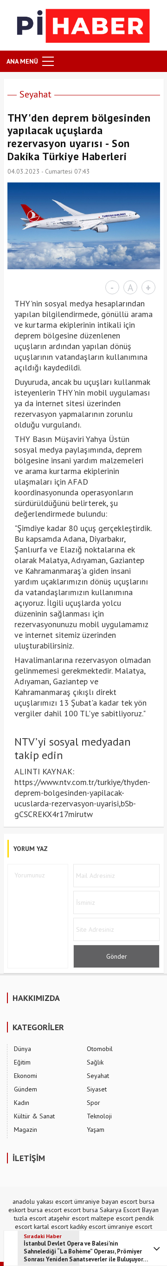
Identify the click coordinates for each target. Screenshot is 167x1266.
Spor (93, 1102)
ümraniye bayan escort (105, 1201)
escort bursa (81, 1210)
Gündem (25, 1089)
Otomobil (100, 1049)
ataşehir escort (68, 1218)
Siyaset (97, 1089)
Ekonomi (25, 1075)
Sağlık (95, 1062)
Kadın (21, 1102)
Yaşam (95, 1129)
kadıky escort (88, 1226)
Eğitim (22, 1062)
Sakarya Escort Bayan (129, 1210)
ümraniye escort (130, 1226)
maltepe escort (112, 1218)
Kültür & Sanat (34, 1116)
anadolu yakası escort (42, 1201)
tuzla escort (30, 1218)
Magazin (25, 1129)
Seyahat (35, 94)
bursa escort (44, 1210)
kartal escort (51, 1226)
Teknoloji (99, 1116)
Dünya (22, 1049)
